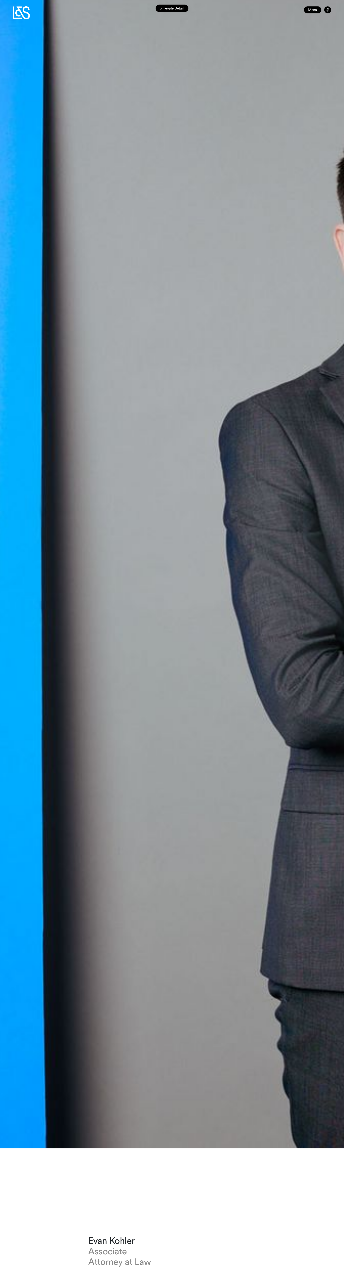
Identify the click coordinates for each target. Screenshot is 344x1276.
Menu (312, 10)
